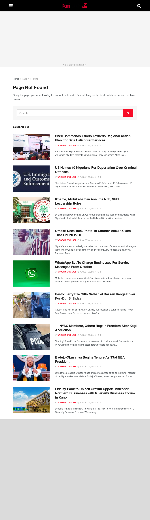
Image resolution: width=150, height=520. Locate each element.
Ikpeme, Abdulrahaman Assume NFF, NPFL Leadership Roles (87, 201)
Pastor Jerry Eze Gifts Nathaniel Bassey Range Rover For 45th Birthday (95, 296)
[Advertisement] (75, 36)
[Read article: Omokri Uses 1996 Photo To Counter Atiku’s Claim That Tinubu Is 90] (31, 242)
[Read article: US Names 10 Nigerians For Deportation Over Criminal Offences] (31, 178)
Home (16, 78)
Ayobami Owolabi (67, 145)
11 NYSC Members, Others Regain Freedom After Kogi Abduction (95, 327)
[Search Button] (139, 5)
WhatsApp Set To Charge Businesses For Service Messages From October (92, 264)
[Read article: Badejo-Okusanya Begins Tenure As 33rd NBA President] (31, 368)
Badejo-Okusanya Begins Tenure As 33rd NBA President (90, 359)
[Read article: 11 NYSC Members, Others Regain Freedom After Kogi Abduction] (31, 337)
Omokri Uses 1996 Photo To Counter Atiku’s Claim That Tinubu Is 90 (93, 232)
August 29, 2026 (87, 145)
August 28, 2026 (87, 272)
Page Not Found (30, 78)
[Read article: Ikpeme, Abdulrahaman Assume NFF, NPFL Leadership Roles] (31, 210)
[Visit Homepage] (75, 5)
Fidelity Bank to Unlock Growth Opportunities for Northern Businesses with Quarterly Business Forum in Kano (95, 393)
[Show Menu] (11, 5)
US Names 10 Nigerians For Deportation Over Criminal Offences (96, 169)
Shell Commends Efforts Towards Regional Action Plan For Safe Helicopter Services (92, 138)
